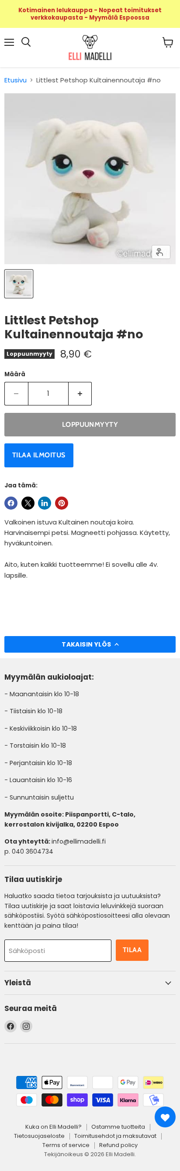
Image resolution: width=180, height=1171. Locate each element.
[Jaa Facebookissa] (10, 503)
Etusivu (15, 80)
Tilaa (132, 950)
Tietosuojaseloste (39, 1136)
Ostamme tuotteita (118, 1127)
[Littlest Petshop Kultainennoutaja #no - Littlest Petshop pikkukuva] (19, 284)
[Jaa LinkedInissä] (44, 503)
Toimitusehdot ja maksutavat (115, 1136)
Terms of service (66, 1145)
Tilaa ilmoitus (39, 455)
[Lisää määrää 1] (80, 393)
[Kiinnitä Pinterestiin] (61, 503)
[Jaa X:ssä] (28, 503)
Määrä (14, 374)
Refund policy (118, 1145)
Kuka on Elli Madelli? (53, 1127)
